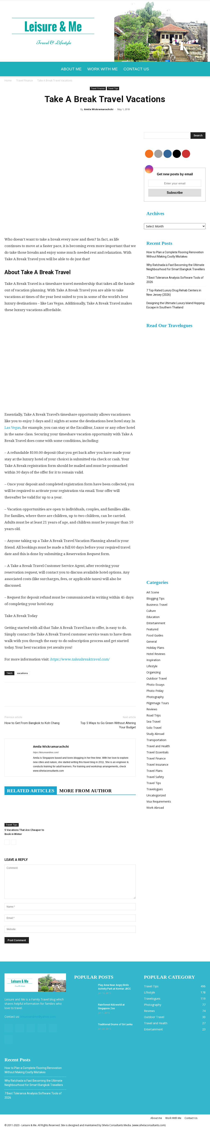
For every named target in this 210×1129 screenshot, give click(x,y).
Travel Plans (154, 771)
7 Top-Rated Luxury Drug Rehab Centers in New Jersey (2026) (173, 292)
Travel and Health (158, 746)
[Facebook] (9, 1028)
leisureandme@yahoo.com (38, 1016)
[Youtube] (9, 1039)
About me (71, 69)
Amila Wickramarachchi (98, 109)
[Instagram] (20, 1028)
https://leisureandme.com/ (46, 752)
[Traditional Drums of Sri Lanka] (84, 1030)
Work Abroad (155, 808)
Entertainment (155, 623)
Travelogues (154, 789)
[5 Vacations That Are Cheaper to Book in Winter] (25, 812)
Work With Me (102, 69)
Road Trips (153, 715)
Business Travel (156, 605)
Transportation (156, 740)
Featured (152, 629)
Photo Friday (154, 691)
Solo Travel (153, 728)
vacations (22, 673)
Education (153, 617)
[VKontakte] (53, 1028)
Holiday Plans (155, 648)
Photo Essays (155, 685)
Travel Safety (155, 777)
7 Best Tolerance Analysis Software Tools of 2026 (175, 280)
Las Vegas (13, 427)
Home (8, 80)
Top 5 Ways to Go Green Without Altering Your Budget (108, 725)
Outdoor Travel (156, 678)
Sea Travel (153, 721)
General (151, 641)
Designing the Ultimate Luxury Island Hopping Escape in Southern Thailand (175, 305)
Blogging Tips (155, 598)
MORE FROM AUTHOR (85, 790)
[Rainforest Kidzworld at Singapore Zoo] (84, 1010)
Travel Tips (113, 88)
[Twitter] (31, 1028)
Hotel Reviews (155, 654)
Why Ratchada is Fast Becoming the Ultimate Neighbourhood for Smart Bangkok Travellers (175, 267)
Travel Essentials (157, 752)
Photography (155, 697)
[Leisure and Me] (105, 31)
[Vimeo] (42, 1028)
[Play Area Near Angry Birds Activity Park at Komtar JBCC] (84, 990)
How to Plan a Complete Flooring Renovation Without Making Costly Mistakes (175, 254)
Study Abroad (155, 734)
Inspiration (153, 660)
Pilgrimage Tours (157, 703)
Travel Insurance (157, 764)
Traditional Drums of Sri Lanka (115, 1024)
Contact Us (136, 69)
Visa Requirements (158, 801)
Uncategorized (156, 795)
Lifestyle (152, 666)
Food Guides (154, 635)
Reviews (151, 709)
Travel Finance (24, 80)
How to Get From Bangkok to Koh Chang (32, 723)
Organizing (153, 672)
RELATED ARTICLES (30, 790)
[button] (200, 69)
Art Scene (152, 592)
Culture (151, 611)
